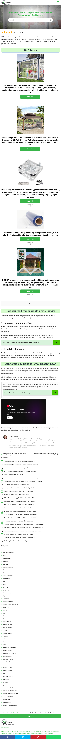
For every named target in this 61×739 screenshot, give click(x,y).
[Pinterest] (38, 737)
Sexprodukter (6, 665)
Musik (4, 644)
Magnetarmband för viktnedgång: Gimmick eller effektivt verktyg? (21, 464)
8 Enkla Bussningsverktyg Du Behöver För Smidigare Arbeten (20, 498)
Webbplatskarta (5, 727)
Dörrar (4, 584)
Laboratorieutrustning (8, 627)
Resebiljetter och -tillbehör (9, 653)
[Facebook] (7, 737)
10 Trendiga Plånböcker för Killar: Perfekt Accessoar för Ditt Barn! (21, 517)
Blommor (5, 570)
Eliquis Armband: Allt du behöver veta (13, 474)
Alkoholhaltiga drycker (8, 552)
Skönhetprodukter (7, 667)
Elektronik (5, 587)
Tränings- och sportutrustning (10, 693)
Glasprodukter (6, 598)
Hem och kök (6, 607)
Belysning (5, 564)
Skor (4, 673)
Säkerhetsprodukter (8, 659)
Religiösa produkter (8, 650)
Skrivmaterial (6, 679)
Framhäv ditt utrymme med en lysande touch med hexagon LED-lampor (22, 531)
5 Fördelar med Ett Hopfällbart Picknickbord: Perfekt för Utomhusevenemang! (24, 524)
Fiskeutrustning (6, 593)
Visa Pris (30, 97)
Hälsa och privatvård (8, 601)
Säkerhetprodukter (7, 656)
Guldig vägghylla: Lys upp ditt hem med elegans (16, 541)
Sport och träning (7, 685)
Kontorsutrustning (7, 624)
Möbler (4, 642)
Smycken (5, 682)
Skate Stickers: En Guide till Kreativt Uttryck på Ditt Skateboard (20, 514)
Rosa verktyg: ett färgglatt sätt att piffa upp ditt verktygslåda (19, 504)
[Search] (49, 19)
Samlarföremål (6, 662)
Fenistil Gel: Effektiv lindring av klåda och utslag (16, 494)
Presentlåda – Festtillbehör (9, 647)
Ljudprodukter (6, 639)
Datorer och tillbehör (8, 575)
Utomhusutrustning (7, 702)
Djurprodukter (6, 578)
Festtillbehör (6, 590)
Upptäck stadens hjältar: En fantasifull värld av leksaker (18, 491)
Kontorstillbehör (7, 621)
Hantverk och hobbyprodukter (10, 604)
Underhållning (6, 699)
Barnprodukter (6, 561)
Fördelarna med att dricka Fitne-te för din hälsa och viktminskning (21, 478)
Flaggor (4, 595)
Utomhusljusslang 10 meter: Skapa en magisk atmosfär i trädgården (14, 454)
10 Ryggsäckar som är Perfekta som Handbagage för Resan (20, 471)
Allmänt (4, 555)
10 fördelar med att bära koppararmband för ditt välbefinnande (20, 511)
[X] (22, 737)
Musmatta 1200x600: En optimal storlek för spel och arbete (19, 534)
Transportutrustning (8, 696)
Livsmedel (5, 636)
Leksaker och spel (7, 633)
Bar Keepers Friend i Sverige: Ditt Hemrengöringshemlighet (19, 461)
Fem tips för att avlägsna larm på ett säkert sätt (16, 484)
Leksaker (5, 630)
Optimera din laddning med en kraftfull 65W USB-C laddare (19, 501)
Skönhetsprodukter (7, 670)
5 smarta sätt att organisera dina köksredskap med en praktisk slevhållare (23, 481)
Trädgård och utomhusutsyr (10, 690)
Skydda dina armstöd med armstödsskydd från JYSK (18, 468)
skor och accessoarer (8, 676)
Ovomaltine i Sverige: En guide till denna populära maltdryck (19, 537)
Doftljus (4, 581)
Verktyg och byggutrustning (10, 705)
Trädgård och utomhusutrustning (11, 688)
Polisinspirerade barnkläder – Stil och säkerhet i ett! (17, 507)
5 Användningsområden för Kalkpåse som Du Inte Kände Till (45, 454)
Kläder (4, 613)
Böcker (4, 572)
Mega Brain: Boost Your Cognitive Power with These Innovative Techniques (23, 527)
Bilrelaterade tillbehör (8, 567)
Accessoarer (6, 549)
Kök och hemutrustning (9, 618)
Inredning (5, 610)
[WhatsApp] (53, 737)
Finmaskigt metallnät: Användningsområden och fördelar (18, 521)
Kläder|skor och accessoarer (10, 616)
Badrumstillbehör (7, 558)
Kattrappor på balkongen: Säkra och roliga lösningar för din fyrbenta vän (22, 488)
